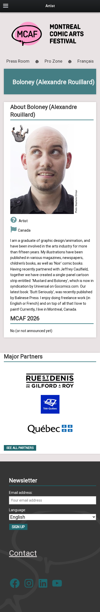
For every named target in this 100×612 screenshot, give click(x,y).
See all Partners (20, 448)
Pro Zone (53, 61)
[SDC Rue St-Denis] (50, 380)
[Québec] (50, 428)
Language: (17, 510)
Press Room (17, 61)
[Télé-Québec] (50, 404)
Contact (23, 553)
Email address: (21, 493)
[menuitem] (85, 61)
